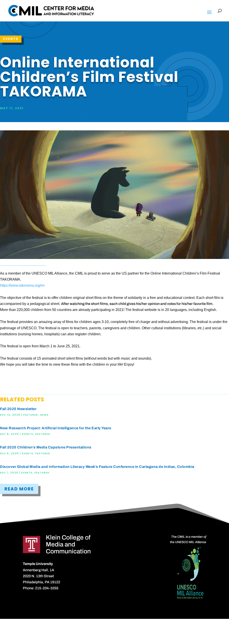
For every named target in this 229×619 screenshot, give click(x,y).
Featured (30, 415)
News (44, 415)
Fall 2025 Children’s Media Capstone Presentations (45, 447)
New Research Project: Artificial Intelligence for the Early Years (55, 428)
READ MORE (19, 489)
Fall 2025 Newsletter (18, 409)
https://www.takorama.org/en (22, 285)
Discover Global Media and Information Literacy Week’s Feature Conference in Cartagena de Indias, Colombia (97, 467)
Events (10, 39)
